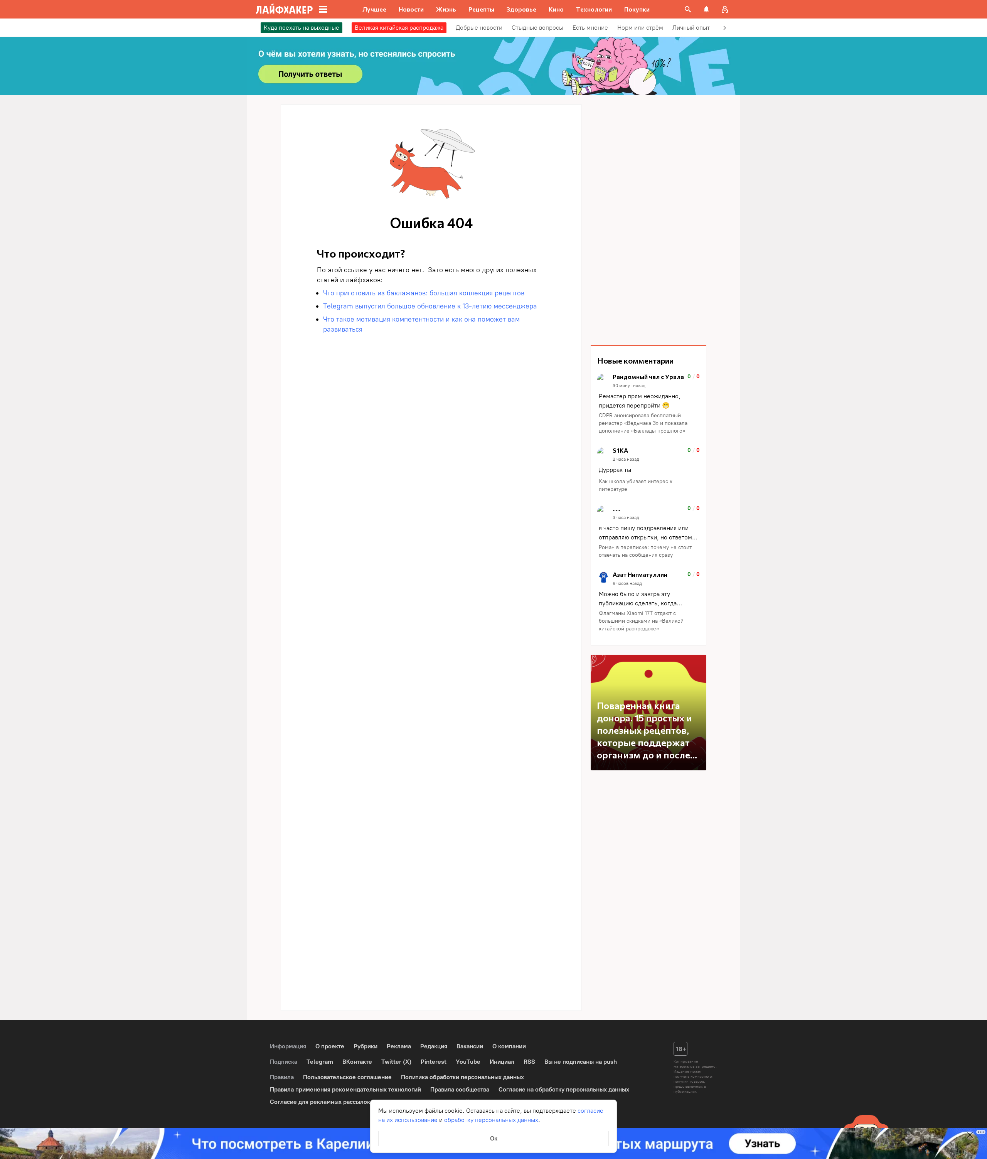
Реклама (399, 1046)
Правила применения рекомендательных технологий (345, 1089)
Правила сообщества (459, 1089)
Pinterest (433, 1061)
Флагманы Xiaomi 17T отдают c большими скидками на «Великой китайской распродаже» (641, 621)
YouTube (468, 1061)
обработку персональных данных (491, 1120)
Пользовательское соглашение (347, 1077)
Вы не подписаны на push (580, 1061)
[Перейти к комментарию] (648, 404)
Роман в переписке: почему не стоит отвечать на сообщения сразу (645, 551)
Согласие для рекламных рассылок (320, 1101)
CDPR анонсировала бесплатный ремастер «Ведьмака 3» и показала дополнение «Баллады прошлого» (643, 423)
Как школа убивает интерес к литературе (635, 485)
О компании (509, 1046)
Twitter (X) (396, 1061)
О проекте (329, 1046)
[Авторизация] (725, 9)
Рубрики (365, 1046)
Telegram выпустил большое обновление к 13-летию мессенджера (430, 306)
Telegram (320, 1061)
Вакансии (469, 1046)
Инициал (502, 1061)
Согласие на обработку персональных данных (564, 1089)
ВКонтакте (357, 1061)
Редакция (433, 1046)
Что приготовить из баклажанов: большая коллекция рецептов (423, 293)
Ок (493, 1138)
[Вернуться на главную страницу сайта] (284, 9)
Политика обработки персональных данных (462, 1077)
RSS (529, 1061)
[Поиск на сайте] (688, 9)
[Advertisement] (648, 219)
